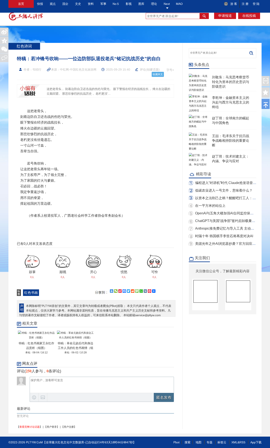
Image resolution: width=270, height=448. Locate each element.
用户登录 (52, 426)
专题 (209, 442)
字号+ (170, 70)
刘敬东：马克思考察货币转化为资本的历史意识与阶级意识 (230, 81)
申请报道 (225, 16)
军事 (103, 3)
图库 (141, 3)
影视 (129, 3)
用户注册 (69, 426)
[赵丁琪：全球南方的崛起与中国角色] (198, 117)
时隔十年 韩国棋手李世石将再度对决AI (224, 236)
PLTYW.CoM (34, 442)
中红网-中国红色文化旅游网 (78, 69)
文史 (78, 3)
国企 (65, 3)
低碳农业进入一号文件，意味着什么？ (223, 190)
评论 (143, 69)
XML (234, 442)
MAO (179, 3)
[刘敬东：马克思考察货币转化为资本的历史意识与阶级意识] (198, 76)
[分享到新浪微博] (4, 32)
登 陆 (256, 3)
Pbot (176, 442)
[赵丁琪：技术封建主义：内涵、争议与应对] (198, 155)
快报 (40, 3)
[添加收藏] (266, 92)
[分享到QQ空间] (4, 40)
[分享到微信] (4, 49)
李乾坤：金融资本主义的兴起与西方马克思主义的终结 (230, 102)
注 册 (245, 3)
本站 (27, 352)
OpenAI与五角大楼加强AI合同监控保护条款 (227, 213)
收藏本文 (158, 74)
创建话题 (153, 69)
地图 (198, 442)
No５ (116, 3)
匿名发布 (163, 397)
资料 (91, 3)
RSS (242, 442)
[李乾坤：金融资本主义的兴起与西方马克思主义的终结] (198, 96)
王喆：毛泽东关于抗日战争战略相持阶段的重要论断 (230, 140)
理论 (154, 3)
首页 (21, 3)
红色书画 (31, 292)
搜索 (187, 442)
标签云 (221, 442)
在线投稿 (249, 16)
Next (167, 3)
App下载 (256, 442)
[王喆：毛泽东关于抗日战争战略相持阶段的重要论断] (198, 134)
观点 (53, 3)
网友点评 (29, 363)
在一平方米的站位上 (210, 205)
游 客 (233, 3)
